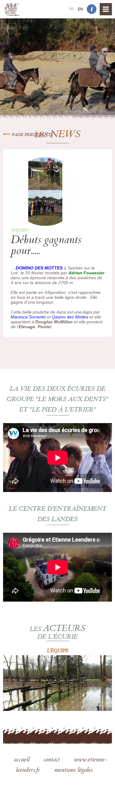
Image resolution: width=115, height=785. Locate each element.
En (80, 9)
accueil (22, 760)
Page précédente (32, 135)
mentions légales (73, 770)
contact (53, 760)
